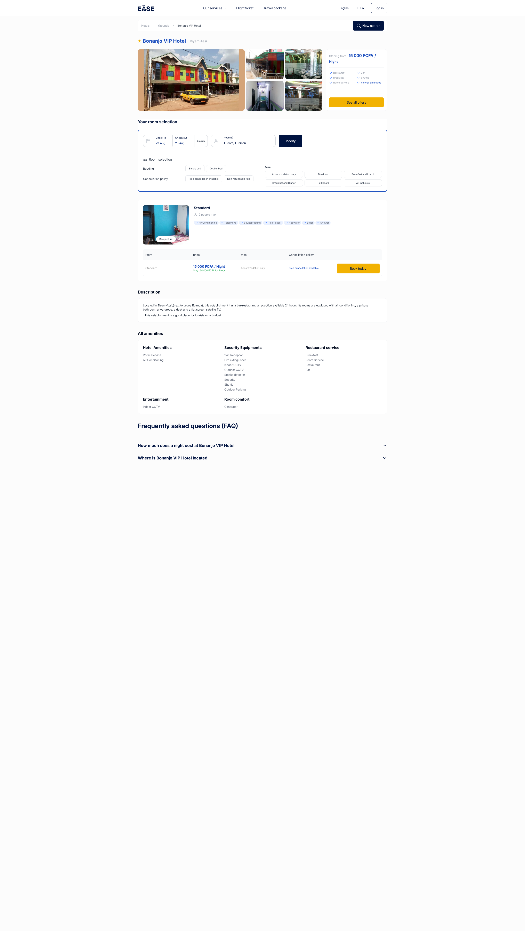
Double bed (216, 168)
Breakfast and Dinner (284, 182)
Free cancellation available (204, 178)
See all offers (356, 102)
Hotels (145, 25)
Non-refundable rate (238, 178)
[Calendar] (173, 141)
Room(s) (228, 137)
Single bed (195, 168)
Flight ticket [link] (244, 8)
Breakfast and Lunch (363, 174)
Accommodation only (284, 174)
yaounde (163, 25)
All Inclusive (363, 182)
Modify (290, 141)
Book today (358, 268)
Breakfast (323, 174)
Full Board (323, 182)
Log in (379, 8)
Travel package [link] (274, 8)
